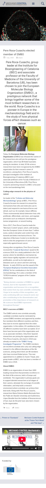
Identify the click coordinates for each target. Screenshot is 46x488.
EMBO (17, 408)
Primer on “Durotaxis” (9, 418)
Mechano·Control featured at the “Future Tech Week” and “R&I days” (34, 420)
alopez (20, 58)
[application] (22, 439)
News (8, 408)
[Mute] (36, 448)
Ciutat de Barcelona (21, 250)
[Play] (5, 448)
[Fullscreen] (39, 448)
